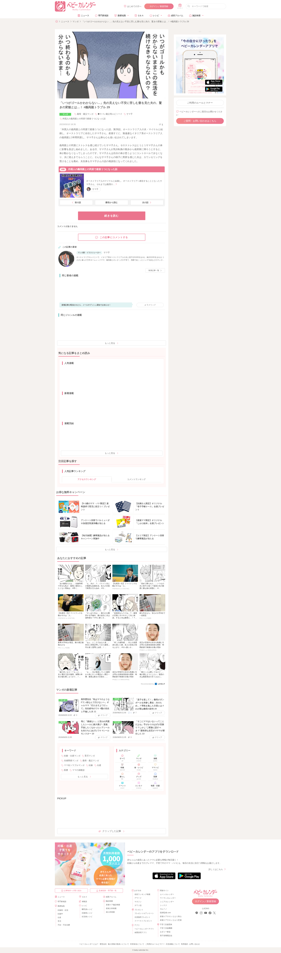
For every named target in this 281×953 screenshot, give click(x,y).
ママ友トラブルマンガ (74, 765)
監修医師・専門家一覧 (107, 891)
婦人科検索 (110, 912)
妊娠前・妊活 (63, 910)
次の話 (145, 202)
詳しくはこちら (216, 869)
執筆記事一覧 (154, 270)
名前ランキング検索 (142, 894)
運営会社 (103, 944)
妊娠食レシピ (87, 913)
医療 (66, 770)
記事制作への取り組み (73, 891)
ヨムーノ (163, 909)
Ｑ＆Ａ (141, 15)
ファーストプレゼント (143, 921)
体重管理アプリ (140, 933)
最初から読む (111, 202)
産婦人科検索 (111, 908)
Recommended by (147, 684)
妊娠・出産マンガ (72, 756)
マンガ (75, 21)
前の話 (78, 202)
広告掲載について (173, 944)
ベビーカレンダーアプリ (144, 929)
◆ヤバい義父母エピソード (110, 114)
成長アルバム (177, 15)
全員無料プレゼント (142, 917)
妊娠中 (60, 914)
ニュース (85, 15)
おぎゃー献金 (165, 932)
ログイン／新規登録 (159, 6)
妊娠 (91, 765)
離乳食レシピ (87, 909)
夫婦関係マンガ (71, 760)
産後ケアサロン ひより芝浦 (170, 920)
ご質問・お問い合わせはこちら (200, 121)
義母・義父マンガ (85, 114)
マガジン (138, 902)
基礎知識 (122, 15)
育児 (59, 921)
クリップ (151, 305)
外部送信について (137, 944)
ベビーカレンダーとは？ (88, 944)
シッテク (163, 905)
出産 (99, 765)
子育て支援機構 (166, 928)
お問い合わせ (194, 944)
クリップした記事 (111, 831)
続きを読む (111, 215)
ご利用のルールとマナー (200, 103)
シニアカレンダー (167, 902)
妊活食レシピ (87, 917)
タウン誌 (138, 905)
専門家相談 (103, 15)
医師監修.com (165, 913)
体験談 (84, 901)
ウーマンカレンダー (168, 898)
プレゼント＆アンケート (144, 913)
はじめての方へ (134, 6)
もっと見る (110, 343)
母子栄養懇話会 (166, 936)
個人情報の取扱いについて (118, 944)
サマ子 (129, 114)
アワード (138, 898)
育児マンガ (90, 756)
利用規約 (184, 944)
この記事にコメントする (114, 237)
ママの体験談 (78, 770)
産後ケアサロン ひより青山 (170, 916)
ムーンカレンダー (167, 894)
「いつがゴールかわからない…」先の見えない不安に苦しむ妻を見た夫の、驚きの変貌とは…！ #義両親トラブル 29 (135, 21)
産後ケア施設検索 (113, 905)
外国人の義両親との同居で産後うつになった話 (84, 118)
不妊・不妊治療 (64, 925)
